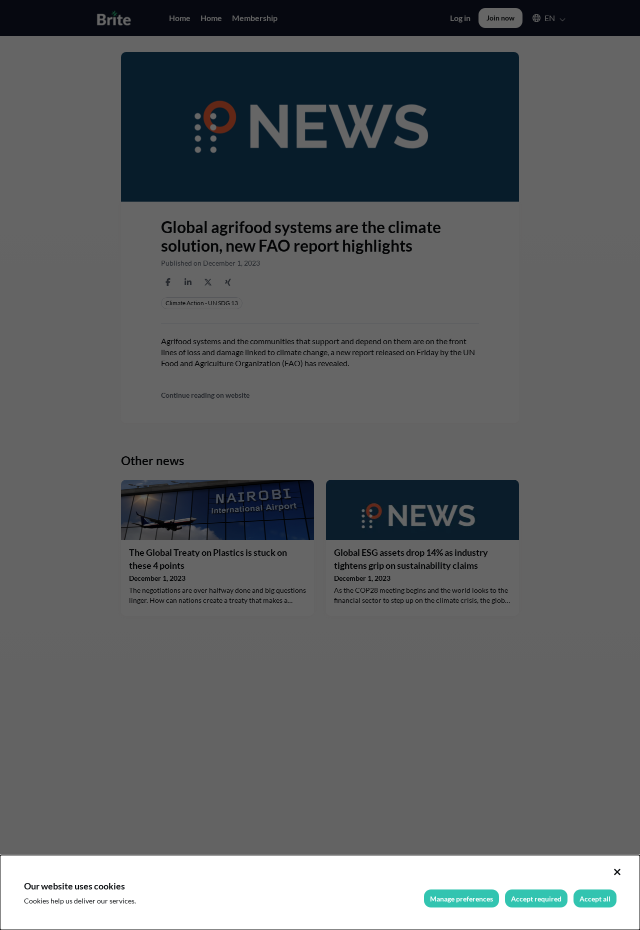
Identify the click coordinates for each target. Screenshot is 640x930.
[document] (320, 892)
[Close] (617, 872)
